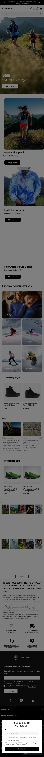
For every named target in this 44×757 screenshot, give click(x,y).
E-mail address (10, 730)
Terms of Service (19, 744)
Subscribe (22, 749)
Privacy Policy (15, 741)
